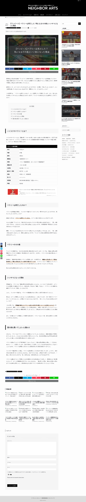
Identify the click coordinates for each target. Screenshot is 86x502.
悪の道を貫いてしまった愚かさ (21, 118)
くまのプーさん (72, 140)
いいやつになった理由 (18, 116)
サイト (8, 467)
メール (9, 462)
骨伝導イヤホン (65, 159)
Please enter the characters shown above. (15, 477)
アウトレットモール (71, 142)
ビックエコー (64, 153)
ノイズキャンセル (65, 151)
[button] (9, 69)
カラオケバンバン (65, 146)
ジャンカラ (72, 149)
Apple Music (68, 138)
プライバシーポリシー (36, 498)
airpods (63, 138)
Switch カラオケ (65, 140)
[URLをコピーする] (1, 258)
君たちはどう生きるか (66, 157)
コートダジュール (65, 149)
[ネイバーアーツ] (43, 7)
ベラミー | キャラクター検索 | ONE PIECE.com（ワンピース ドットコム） (37, 190)
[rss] (78, 0)
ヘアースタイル (71, 153)
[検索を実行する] (79, 23)
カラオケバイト (70, 144)
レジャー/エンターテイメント (11, 27)
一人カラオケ (70, 155)
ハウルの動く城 (73, 151)
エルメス (78, 142)
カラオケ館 (72, 146)
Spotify (73, 138)
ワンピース (18, 27)
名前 (8, 457)
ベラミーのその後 (17, 114)
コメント (9, 440)
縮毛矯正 (73, 157)
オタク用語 (64, 144)
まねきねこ (64, 142)
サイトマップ (51, 498)
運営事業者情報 (45, 498)
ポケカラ (77, 153)
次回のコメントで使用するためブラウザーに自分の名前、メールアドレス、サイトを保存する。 (27, 471)
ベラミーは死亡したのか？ (19, 111)
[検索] (80, 0)
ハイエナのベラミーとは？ (19, 109)
